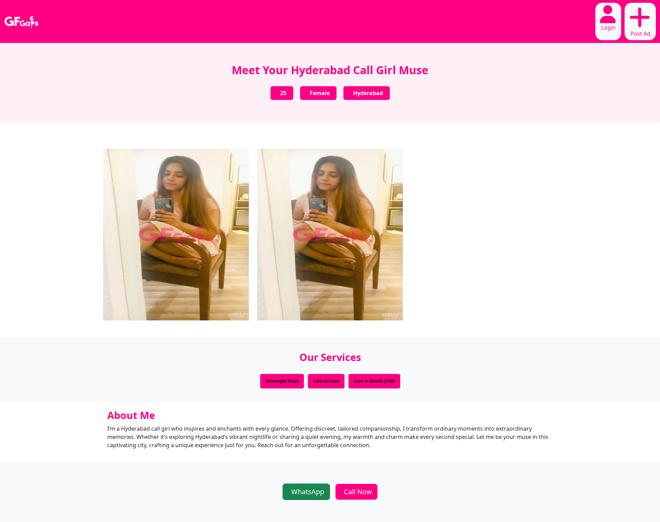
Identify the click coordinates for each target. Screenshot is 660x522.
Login (608, 27)
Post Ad (640, 33)
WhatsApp (307, 491)
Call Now (358, 491)
